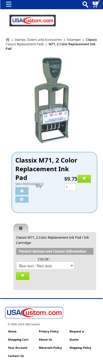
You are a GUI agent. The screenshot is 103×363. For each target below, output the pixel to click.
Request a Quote (76, 335)
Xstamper (74, 39)
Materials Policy (50, 348)
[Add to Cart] (84, 179)
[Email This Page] (22, 199)
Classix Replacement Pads (25, 44)
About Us (45, 339)
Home (12, 331)
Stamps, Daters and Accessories (38, 39)
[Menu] (10, 5)
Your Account (17, 348)
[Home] (8, 39)
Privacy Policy (49, 331)
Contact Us (16, 356)
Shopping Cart (18, 339)
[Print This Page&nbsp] (22, 191)
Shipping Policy (80, 348)
